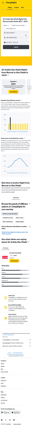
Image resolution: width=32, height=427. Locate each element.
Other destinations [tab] (8, 221)
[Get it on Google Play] (5, 412)
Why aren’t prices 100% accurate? (12, 346)
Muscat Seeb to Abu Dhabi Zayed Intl (15, 354)
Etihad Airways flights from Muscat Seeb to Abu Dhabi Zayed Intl (15, 233)
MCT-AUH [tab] (16, 197)
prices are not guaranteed (8, 334)
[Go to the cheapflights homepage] (12, 3)
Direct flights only (11, 28)
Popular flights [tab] (20, 221)
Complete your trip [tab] (8, 217)
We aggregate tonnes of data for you (13, 343)
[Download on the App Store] (15, 412)
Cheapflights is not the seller (11, 340)
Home (9, 352)
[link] (13, 91)
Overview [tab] (5, 248)
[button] (3, 3)
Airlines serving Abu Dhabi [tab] (10, 213)
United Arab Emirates (17, 352)
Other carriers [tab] (19, 217)
